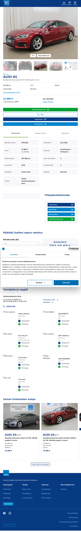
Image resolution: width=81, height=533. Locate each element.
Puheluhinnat (73, 517)
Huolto (25, 485)
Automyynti (7, 485)
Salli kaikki (66, 282)
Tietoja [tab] (67, 254)
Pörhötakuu (7, 498)
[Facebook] (4, 513)
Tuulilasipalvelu (27, 498)
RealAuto (64, 489)
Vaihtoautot (7, 493)
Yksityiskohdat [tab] (40, 254)
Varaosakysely (45, 489)
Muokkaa (39, 282)
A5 (7, 74)
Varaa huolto (26, 489)
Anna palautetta (72, 513)
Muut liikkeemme (67, 485)
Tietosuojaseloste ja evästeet (68, 522)
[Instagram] (10, 513)
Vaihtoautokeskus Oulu (11, 92)
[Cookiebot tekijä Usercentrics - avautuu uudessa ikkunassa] (70, 248)
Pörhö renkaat (46, 498)
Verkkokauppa (45, 493)
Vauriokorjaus (26, 493)
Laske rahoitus (48, 102)
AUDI (4, 74)
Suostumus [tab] (14, 254)
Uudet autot (7, 489)
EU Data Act (74, 526)
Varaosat (44, 485)
